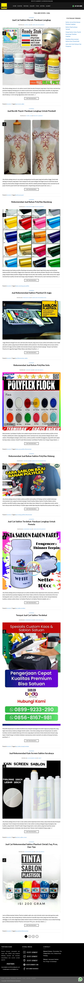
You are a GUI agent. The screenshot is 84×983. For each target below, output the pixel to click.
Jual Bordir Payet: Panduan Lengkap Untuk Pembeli (31, 111)
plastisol (19, 931)
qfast (39, 758)
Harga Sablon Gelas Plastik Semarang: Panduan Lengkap (73, 34)
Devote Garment (38, 115)
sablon (22, 104)
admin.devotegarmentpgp (39, 297)
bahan (17, 286)
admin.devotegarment (38, 24)
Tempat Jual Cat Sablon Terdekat (31, 615)
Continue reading (31, 98)
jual (16, 104)
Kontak (19, 6)
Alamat (48, 6)
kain (19, 837)
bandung (21, 286)
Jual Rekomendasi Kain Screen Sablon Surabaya (31, 753)
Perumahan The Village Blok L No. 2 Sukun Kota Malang (52, 953)
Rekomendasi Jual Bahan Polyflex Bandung (31, 202)
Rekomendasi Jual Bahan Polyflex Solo (31, 365)
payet (22, 195)
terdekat (23, 608)
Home (14, 6)
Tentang (26, 6)
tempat (22, 746)
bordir (17, 195)
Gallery (32, 6)
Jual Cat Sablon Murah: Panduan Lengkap (31, 20)
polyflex (27, 286)
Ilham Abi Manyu (38, 369)
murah (19, 104)
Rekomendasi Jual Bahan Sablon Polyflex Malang (31, 456)
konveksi (31, 17)
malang (19, 514)
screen (25, 837)
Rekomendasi (21, 358)
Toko (37, 6)
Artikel (42, 6)
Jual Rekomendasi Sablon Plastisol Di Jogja (31, 293)
